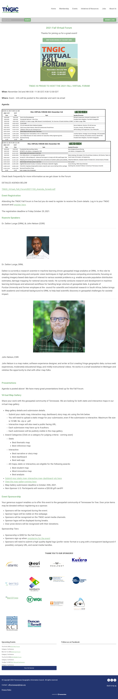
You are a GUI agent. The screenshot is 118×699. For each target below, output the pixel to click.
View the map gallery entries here (20, 481)
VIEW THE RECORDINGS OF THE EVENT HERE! (59, 40)
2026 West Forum (15, 646)
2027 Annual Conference (18, 662)
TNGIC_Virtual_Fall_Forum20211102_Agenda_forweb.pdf (28, 189)
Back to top (111, 686)
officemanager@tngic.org (17, 685)
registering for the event (38, 538)
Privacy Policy (6, 690)
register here (20, 204)
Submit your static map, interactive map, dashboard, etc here (33, 478)
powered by (55, 694)
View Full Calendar (29, 668)
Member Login (110, 20)
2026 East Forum (15, 652)
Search (27, 20)
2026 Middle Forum (16, 657)
